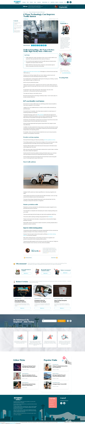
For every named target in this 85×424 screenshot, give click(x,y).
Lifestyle (31, 2)
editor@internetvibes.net (64, 400)
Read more (26, 273)
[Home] (17, 2)
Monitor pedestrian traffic (17, 28)
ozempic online (12, 423)
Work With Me (52, 401)
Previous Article (29, 257)
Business (24, 2)
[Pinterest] (71, 2)
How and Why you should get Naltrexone (12, 422)
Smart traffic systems (18, 25)
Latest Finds (52, 2)
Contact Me (61, 2)
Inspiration (39, 2)
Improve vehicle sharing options (17, 31)
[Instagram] (68, 2)
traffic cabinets (40, 114)
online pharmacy (61, 422)
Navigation (52, 404)
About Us (56, 2)
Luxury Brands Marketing (66, 72)
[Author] (39, 251)
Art (48, 2)
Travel (35, 2)
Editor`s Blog (52, 406)
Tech (27, 2)
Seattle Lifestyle (44, 2)
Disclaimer (52, 402)
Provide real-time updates (17, 23)
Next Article (53, 257)
